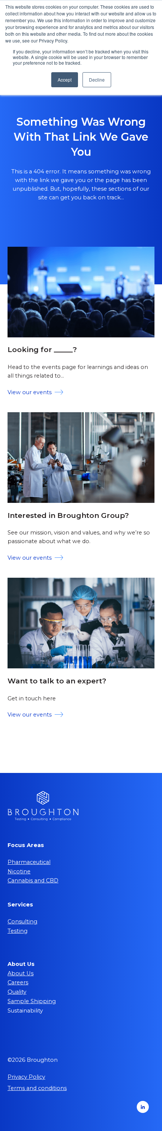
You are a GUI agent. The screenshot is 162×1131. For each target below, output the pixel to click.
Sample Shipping (32, 1001)
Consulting (22, 921)
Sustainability (25, 1010)
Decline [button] (97, 79)
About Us (21, 973)
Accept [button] (65, 79)
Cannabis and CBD (33, 880)
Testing (18, 931)
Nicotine (19, 871)
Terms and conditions (37, 1088)
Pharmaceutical (29, 862)
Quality (17, 991)
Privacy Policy (26, 1076)
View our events (30, 392)
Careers (18, 982)
